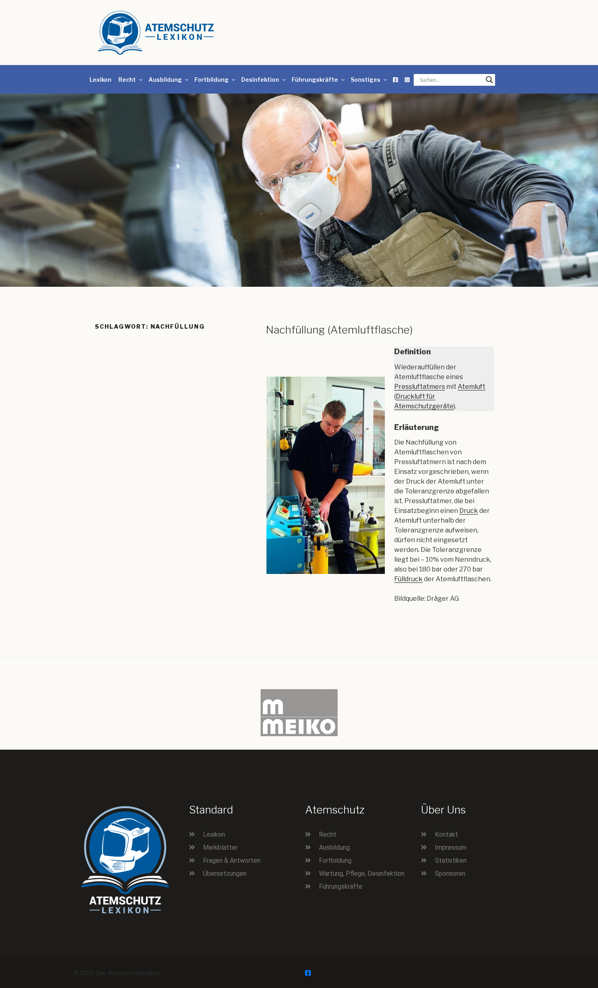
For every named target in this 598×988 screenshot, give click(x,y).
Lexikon (100, 79)
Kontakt (446, 834)
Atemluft (471, 386)
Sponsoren (450, 873)
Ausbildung (165, 79)
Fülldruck (408, 579)
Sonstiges (365, 79)
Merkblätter (220, 847)
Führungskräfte (315, 79)
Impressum (451, 847)
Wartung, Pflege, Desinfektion (361, 873)
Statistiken (451, 860)
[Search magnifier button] (489, 79)
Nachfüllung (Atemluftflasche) (339, 329)
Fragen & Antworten (231, 860)
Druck (468, 511)
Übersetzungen (225, 873)
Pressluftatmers (419, 386)
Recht (127, 79)
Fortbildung (211, 79)
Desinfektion (260, 79)
